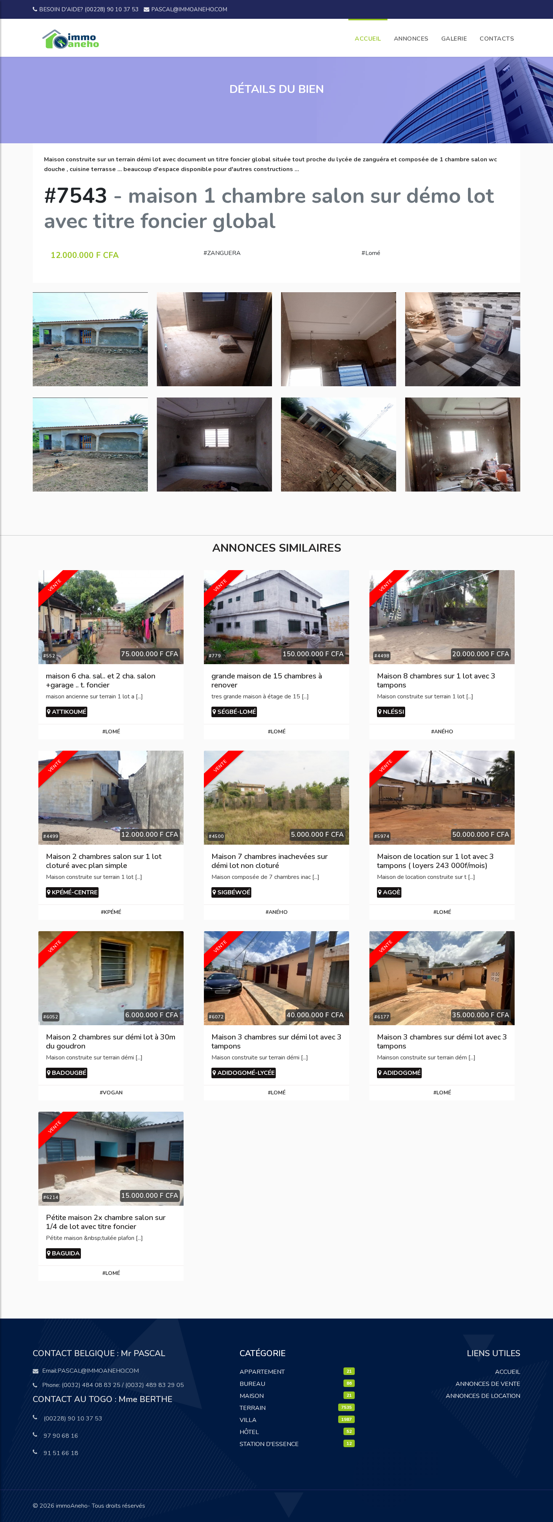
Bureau (252, 1384)
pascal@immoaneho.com (189, 9)
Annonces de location (483, 1396)
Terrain (253, 1408)
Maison (252, 1396)
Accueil (507, 1372)
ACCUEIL (368, 39)
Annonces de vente (488, 1384)
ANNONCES (411, 39)
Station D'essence (269, 1444)
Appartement (262, 1372)
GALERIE (454, 39)
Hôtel (249, 1432)
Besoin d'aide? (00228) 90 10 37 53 (88, 9)
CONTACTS (497, 39)
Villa (248, 1420)
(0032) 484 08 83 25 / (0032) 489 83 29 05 (123, 1385)
